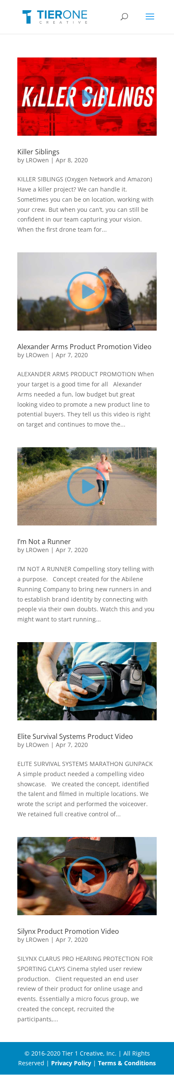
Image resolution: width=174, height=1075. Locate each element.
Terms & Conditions (127, 1063)
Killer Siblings (38, 151)
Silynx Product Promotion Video (68, 931)
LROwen (37, 160)
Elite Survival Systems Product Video (75, 736)
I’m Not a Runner (44, 541)
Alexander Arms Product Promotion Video (84, 346)
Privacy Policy (71, 1063)
